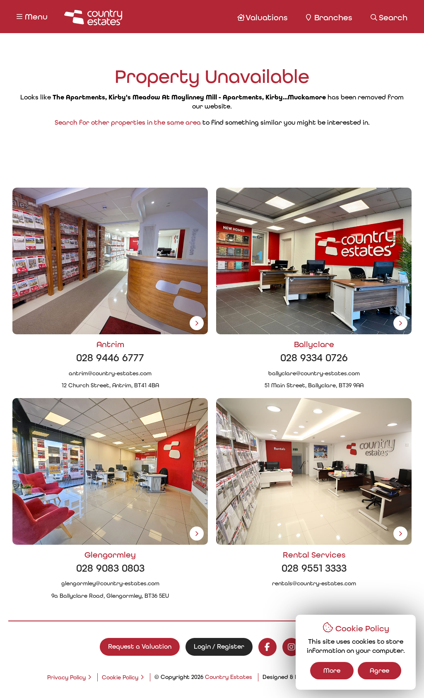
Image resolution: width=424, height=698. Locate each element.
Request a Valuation (139, 646)
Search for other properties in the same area (128, 122)
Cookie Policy (120, 677)
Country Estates (228, 677)
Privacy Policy (66, 677)
